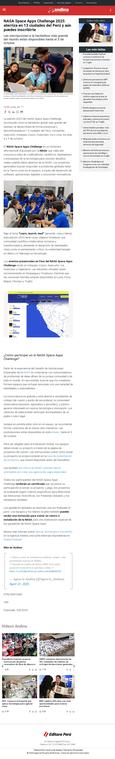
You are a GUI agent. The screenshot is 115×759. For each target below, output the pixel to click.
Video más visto (96, 20)
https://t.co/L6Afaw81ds (21, 571)
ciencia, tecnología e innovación (53, 531)
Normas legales (64, 3)
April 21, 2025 (19, 584)
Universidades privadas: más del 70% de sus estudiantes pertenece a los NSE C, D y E (96, 130)
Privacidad (78, 750)
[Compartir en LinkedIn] (36, 669)
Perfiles (37, 3)
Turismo (78, 3)
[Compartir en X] (33, 669)
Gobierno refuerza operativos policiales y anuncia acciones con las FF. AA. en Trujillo (96, 119)
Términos (67, 750)
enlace (55, 432)
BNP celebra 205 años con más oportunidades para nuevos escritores (55, 704)
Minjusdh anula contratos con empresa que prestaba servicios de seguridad (96, 142)
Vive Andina (91, 3)
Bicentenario (24, 3)
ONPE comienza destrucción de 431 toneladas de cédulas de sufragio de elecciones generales (56, 662)
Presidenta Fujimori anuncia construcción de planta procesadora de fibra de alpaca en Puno (19, 663)
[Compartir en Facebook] (30, 669)
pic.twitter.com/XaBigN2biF (47, 571)
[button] (2, 666)
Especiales (48, 3)
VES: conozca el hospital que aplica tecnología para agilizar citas (17, 704)
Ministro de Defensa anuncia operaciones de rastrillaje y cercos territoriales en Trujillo (96, 153)
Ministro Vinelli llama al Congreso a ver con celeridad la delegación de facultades (96, 164)
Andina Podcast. (13, 539)
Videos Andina (14, 626)
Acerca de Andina (54, 750)
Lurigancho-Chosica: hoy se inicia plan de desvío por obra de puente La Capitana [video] (96, 71)
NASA (26, 372)
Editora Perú (39, 750)
